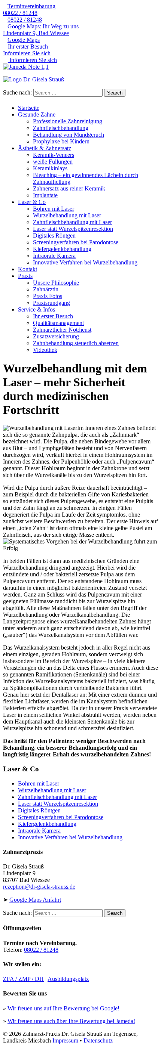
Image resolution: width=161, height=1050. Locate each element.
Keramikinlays (50, 168)
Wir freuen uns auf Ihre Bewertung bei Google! (63, 1008)
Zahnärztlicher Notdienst (62, 329)
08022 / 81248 (29, 9)
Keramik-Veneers (53, 155)
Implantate (45, 195)
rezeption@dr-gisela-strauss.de (39, 886)
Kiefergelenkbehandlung (62, 249)
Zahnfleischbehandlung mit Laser (72, 222)
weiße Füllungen (53, 161)
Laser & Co (32, 202)
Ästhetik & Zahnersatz (44, 148)
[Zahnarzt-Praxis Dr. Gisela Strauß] (80, 79)
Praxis (25, 276)
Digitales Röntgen (54, 235)
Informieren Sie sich (27, 53)
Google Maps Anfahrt (35, 899)
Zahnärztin (45, 289)
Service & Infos (36, 309)
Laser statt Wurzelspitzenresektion (73, 229)
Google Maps (23, 40)
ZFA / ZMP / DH (23, 979)
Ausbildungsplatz (68, 979)
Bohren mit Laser (53, 208)
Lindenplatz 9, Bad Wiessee (41, 29)
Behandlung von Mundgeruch (68, 134)
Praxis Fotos (47, 296)
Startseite (28, 108)
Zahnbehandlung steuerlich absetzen (76, 343)
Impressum (65, 1040)
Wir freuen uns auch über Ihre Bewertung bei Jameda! (71, 1021)
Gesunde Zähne (36, 114)
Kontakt (27, 269)
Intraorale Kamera (54, 256)
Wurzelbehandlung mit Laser (67, 215)
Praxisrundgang (51, 303)
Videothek (45, 350)
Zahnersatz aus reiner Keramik (69, 188)
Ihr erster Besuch (53, 316)
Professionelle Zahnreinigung (67, 121)
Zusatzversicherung (56, 336)
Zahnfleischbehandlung (60, 128)
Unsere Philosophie (56, 282)
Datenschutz (98, 1040)
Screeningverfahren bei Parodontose (75, 242)
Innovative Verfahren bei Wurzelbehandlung (85, 262)
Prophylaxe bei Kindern (61, 141)
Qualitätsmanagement (58, 323)
